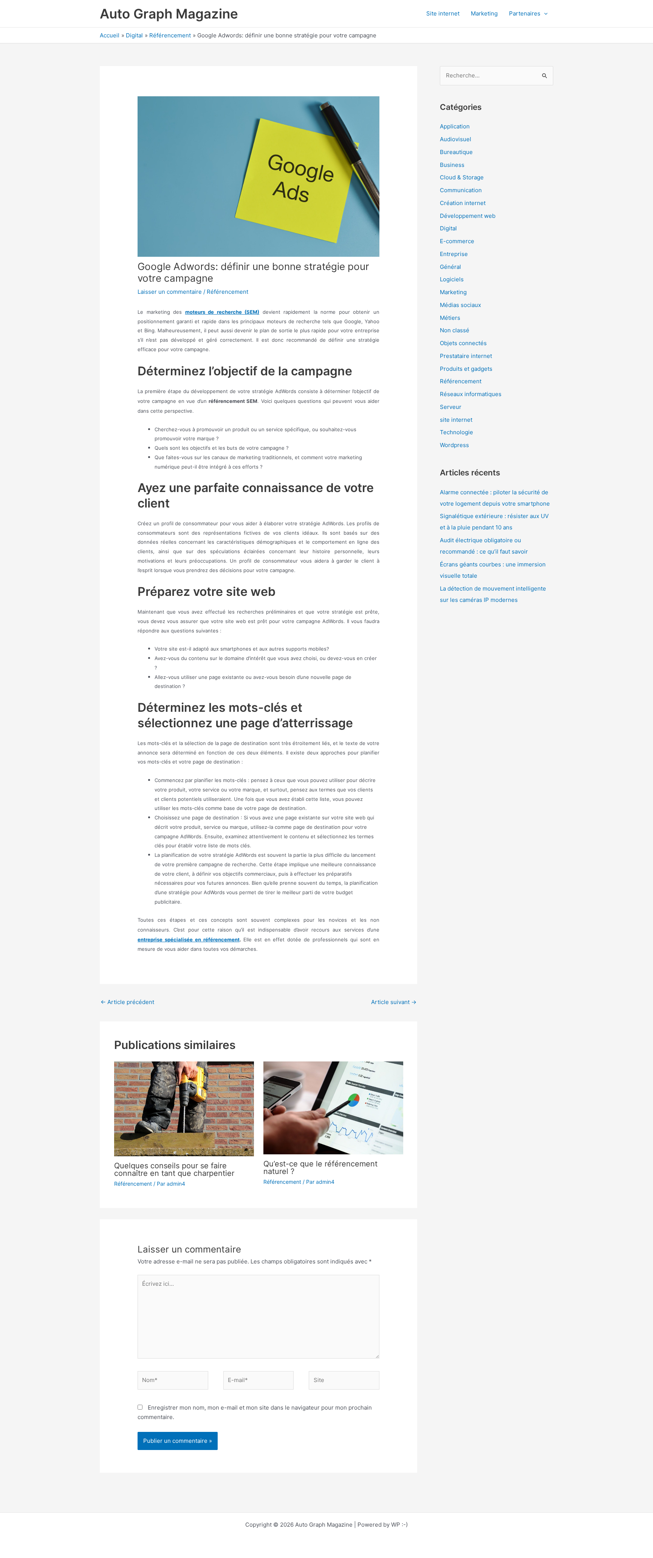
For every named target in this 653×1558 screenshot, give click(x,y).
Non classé (454, 330)
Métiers (450, 317)
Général (450, 266)
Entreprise (454, 254)
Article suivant (393, 1002)
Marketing (484, 13)
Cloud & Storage (462, 177)
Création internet (463, 203)
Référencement (227, 291)
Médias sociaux (460, 305)
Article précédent (127, 1002)
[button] (544, 13)
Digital (448, 228)
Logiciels (452, 279)
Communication (461, 190)
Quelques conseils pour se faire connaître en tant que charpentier (174, 1169)
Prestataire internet (466, 355)
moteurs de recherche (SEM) (222, 312)
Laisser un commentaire (170, 291)
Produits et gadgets (466, 368)
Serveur (450, 406)
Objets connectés (463, 343)
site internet (456, 419)
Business (452, 164)
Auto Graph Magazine (169, 14)
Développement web (467, 215)
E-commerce (457, 241)
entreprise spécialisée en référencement (189, 939)
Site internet (443, 13)
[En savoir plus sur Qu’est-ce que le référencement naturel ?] (333, 1107)
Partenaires (524, 13)
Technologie (456, 432)
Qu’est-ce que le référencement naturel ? (320, 1167)
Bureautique (456, 152)
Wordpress (454, 445)
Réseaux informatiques (470, 394)
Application (455, 126)
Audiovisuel (455, 139)
